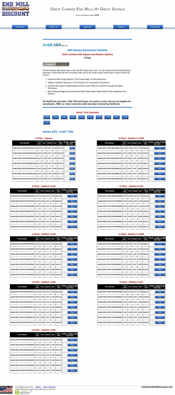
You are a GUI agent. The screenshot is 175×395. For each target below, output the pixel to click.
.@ (157, 387)
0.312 (55, 117)
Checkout (155, 27)
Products (20, 27)
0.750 (108, 117)
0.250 (47, 117)
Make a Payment (49, 387)
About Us (53, 27)
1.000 (125, 117)
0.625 (99, 117)
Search (121, 27)
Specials (87, 27)
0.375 (64, 117)
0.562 (90, 117)
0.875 (116, 117)
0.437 (73, 117)
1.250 (47, 123)
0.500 (82, 117)
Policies (38, 387)
